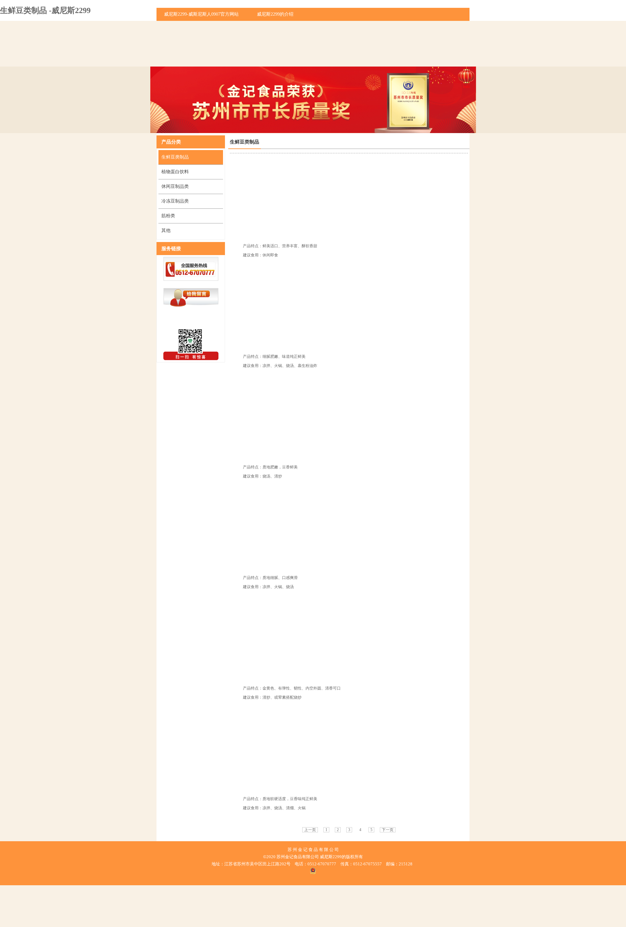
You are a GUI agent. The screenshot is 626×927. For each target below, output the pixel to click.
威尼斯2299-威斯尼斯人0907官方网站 (201, 14)
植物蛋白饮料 (175, 171)
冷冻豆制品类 (175, 201)
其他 (166, 230)
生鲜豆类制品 (175, 157)
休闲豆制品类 (175, 186)
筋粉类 (168, 215)
